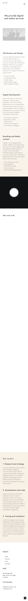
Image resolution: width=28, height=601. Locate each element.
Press (6, 561)
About (6, 556)
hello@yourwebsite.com (9, 587)
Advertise (7, 564)
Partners (7, 559)
